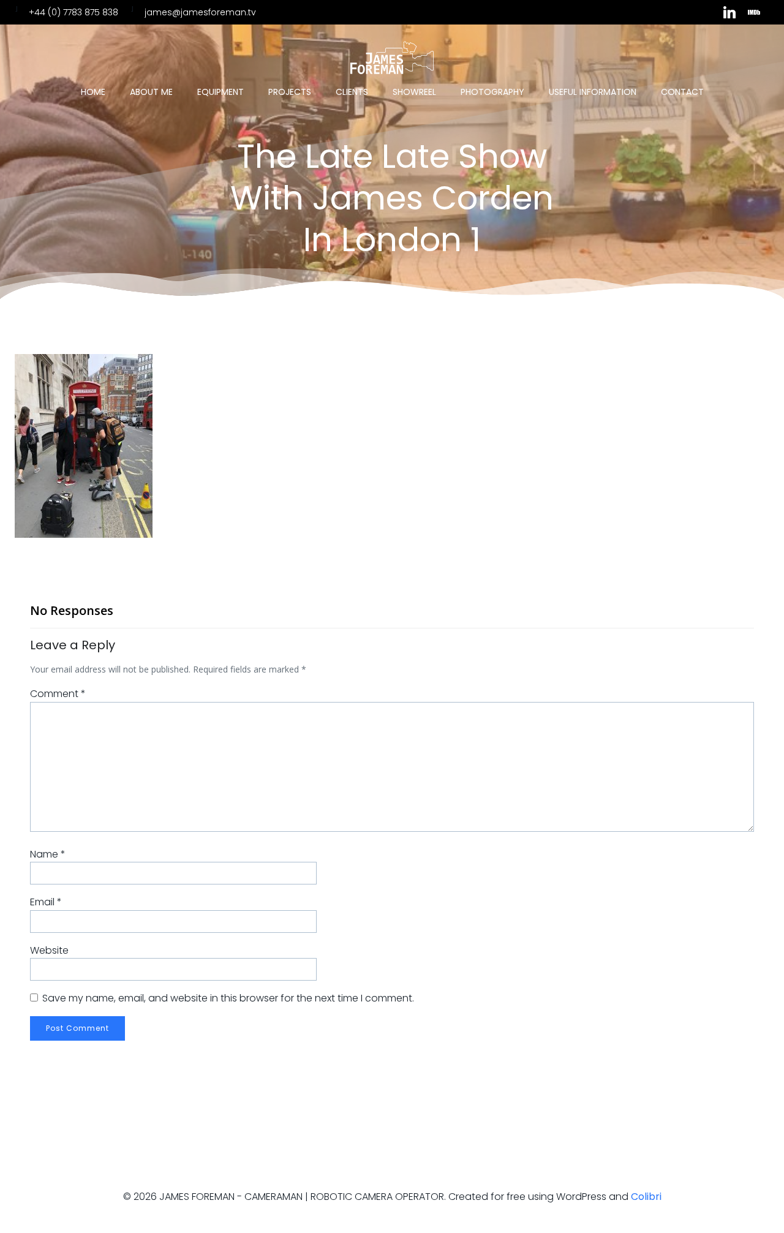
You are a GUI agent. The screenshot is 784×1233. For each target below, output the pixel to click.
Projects (289, 92)
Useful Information (592, 92)
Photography (492, 92)
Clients (352, 92)
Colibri (646, 1197)
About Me (151, 92)
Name (48, 854)
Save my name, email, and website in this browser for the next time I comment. (228, 998)
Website (49, 950)
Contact (682, 92)
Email (46, 902)
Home (93, 92)
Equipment (220, 92)
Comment (58, 694)
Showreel (414, 92)
